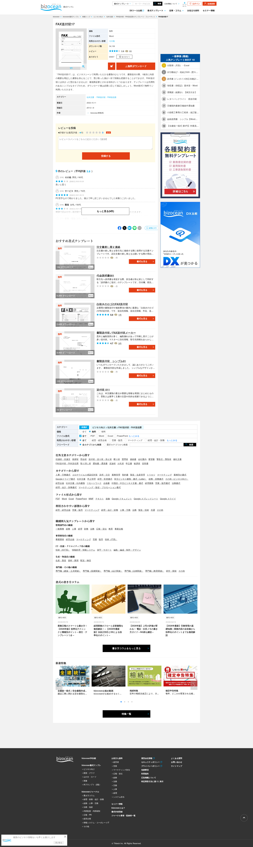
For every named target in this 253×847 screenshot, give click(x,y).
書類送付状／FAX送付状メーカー (116, 332)
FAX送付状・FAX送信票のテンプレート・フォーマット (136, 16)
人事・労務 (125, 509)
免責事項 (145, 769)
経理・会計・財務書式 (66, 487)
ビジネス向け (99, 16)
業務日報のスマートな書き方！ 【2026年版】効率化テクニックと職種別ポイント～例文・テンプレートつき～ (72, 630)
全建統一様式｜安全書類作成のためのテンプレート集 (83, 690)
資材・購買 (73, 560)
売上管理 (91, 478)
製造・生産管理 (137, 474)
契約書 (125, 474)
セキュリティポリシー (150, 762)
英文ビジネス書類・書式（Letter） (130, 478)
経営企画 (60, 483)
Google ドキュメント (122, 498)
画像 (108, 498)
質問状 (125, 459)
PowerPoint (81, 498)
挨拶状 (75, 459)
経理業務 (149, 483)
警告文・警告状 (164, 459)
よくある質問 (176, 758)
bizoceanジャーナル (90, 791)
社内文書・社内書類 (75, 483)
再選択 (84, 427)
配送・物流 (85, 560)
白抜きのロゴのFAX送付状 (112, 304)
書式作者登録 (117, 811)
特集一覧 (126, 714)
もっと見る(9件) (105, 211)
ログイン (196, 3)
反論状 (112, 463)
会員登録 (211, 3)
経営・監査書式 (105, 478)
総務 (68, 528)
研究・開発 (171, 570)
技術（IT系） (111, 539)
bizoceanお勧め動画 (103, 690)
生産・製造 (61, 560)
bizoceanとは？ (118, 807)
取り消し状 (85, 463)
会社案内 (142, 459)
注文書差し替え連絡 (108, 247)
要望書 (151, 459)
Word (64, 498)
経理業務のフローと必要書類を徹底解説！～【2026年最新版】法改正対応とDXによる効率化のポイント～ (108, 630)
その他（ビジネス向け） (176, 478)
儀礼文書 (177, 459)
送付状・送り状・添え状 (100, 459)
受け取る (58, 843)
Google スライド (168, 498)
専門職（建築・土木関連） (68, 570)
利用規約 (145, 773)
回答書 (145, 463)
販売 (101, 539)
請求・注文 (104, 474)
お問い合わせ (176, 762)
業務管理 (116, 474)
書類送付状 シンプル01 (111, 361)
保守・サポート (104, 549)
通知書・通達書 (100, 463)
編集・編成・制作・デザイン (127, 549)
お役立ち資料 (193, 10)
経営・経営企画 (63, 509)
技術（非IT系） (63, 549)
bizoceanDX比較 (89, 758)
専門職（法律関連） (133, 570)
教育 (111, 528)
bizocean (56, 16)
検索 (159, 3)
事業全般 (119, 528)
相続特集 (134, 690)
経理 (80, 528)
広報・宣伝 (101, 528)
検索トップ (86, 16)
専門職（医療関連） (92, 570)
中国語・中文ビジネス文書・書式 (127, 483)
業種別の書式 (180, 474)
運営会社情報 (147, 758)
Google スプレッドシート (146, 498)
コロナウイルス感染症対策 (85, 474)
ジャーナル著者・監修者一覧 (123, 815)
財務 (86, 528)
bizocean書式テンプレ (71, 16)
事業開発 (60, 539)
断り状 (117, 459)
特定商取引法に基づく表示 (152, 781)
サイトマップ (176, 766)
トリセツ (151, 474)
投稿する (106, 156)
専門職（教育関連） (154, 570)
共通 (153, 509)
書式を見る (142, 261)
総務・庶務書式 (156, 478)
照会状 (83, 459)
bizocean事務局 (97, 112)
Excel (71, 498)
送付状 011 (103, 389)
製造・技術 (143, 509)
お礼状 (121, 463)
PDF (58, 498)
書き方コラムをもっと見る (126, 648)
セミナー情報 (209, 10)
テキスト (99, 498)
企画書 (106, 483)
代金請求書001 (105, 275)
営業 (95, 539)
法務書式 (176, 483)
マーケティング (164, 474)
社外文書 (109, 16)
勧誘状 (137, 463)
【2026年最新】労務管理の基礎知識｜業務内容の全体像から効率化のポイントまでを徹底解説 (180, 630)
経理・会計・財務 (109, 509)
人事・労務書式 (63, 474)
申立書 (129, 463)
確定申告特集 (172, 690)
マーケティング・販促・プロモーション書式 (100, 487)
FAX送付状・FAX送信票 (106, 97)
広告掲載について (170, 4)
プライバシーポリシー (150, 766)
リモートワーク (94, 483)
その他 (112, 41)
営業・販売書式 (162, 483)
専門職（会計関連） (113, 570)
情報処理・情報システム (83, 549)
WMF (91, 498)
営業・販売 (77, 509)
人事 (74, 528)
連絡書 (133, 459)
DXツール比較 (136, 10)
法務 (134, 509)
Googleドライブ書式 (65, 478)
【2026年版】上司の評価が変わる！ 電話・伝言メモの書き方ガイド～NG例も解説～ (144, 629)
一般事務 (60, 528)
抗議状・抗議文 (63, 459)
